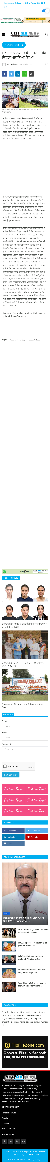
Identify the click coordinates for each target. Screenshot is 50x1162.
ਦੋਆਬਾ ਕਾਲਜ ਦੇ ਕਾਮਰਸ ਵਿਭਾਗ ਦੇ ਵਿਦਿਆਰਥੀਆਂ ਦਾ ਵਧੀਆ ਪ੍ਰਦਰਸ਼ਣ (23, 664)
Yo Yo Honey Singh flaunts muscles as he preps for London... (33, 930)
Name (4, 721)
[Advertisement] (25, 169)
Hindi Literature (9, 1112)
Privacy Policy (34, 1159)
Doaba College (34, 340)
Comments (8, 714)
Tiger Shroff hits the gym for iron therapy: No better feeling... (32, 984)
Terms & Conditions (17, 1159)
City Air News (12, 64)
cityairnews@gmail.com (12, 1018)
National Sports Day (17, 340)
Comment (6, 744)
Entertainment (8, 1128)
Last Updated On (24, 3)
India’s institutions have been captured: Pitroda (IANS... (30, 957)
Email (4, 732)
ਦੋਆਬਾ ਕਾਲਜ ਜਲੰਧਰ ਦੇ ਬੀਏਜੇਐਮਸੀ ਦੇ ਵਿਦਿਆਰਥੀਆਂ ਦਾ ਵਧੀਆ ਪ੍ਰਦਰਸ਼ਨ (24, 625)
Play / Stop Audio (13, 45)
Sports (5, 1118)
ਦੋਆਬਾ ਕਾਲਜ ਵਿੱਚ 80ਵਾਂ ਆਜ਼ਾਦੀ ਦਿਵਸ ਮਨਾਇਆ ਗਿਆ (22, 706)
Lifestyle (5, 1123)
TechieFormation (32, 1154)
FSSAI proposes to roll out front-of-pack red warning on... (32, 944)
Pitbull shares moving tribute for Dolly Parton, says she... (31, 971)
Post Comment (10, 775)
